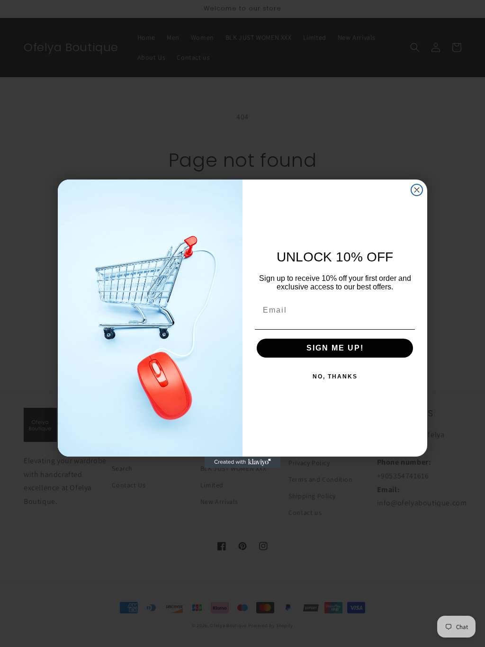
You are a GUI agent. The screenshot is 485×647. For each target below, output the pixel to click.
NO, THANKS (335, 376)
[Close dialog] (416, 190)
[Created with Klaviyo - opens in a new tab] (242, 462)
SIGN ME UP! (335, 348)
